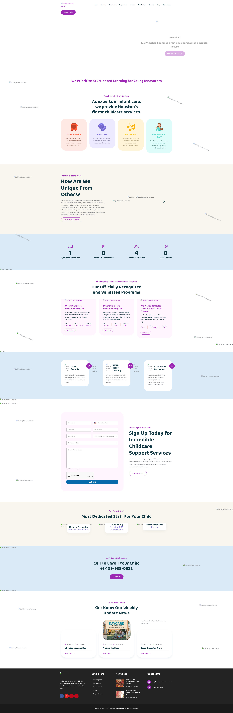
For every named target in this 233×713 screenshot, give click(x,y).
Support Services (98, 694)
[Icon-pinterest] (71, 696)
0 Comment (81, 644)
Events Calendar (98, 687)
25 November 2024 (132, 687)
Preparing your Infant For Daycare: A (133, 692)
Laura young (116, 525)
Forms (132, 5)
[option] (166, 199)
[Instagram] (67, 696)
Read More (69, 653)
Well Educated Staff (159, 136)
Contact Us (167, 5)
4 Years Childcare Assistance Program (74, 307)
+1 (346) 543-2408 (157, 687)
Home (96, 5)
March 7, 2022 (146, 644)
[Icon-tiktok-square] (76, 696)
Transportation (73, 134)
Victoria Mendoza (154, 525)
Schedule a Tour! (174, 52)
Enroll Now (70, 330)
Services (112, 5)
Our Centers (142, 5)
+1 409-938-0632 (116, 568)
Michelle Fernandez (78, 527)
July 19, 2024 (108, 644)
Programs (122, 5)
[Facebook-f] (62, 696)
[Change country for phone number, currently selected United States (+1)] (95, 423)
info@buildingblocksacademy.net (162, 682)
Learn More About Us (71, 219)
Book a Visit (68, 12)
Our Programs (97, 680)
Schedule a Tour (138, 473)
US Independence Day (75, 648)
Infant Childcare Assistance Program (154, 307)
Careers (151, 5)
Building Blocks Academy (118, 708)
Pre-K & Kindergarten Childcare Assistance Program (113, 308)
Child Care (102, 134)
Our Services (97, 683)
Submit (92, 482)
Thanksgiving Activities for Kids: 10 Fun (132, 681)
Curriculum (130, 134)
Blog (158, 5)
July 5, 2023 (70, 644)
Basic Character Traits (151, 648)
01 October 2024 (132, 698)
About (103, 5)
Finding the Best (111, 648)
